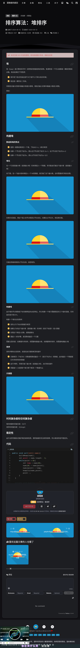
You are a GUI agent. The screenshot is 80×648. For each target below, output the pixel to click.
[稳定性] (72, 433)
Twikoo (67, 613)
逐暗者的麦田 (61, 511)
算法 (22, 519)
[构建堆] (72, 136)
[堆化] (72, 161)
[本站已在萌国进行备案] (40, 635)
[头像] (40, 491)
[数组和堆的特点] (72, 142)
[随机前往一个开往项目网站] (62, 3)
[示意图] (72, 374)
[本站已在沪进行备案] (31, 635)
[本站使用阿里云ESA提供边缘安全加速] (58, 635)
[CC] (52, 626)
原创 (33, 502)
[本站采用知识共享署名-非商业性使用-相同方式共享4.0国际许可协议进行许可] (44, 635)
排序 (11, 519)
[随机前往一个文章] (67, 3)
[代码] (72, 444)
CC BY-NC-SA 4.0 (39, 511)
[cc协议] (49, 645)
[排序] (72, 347)
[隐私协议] (44, 626)
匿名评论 (65, 574)
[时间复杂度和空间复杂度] (72, 419)
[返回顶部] (35, 626)
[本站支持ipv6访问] (53, 635)
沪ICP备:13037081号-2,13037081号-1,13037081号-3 (22, 645)
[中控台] (77, 3)
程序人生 (15, 16)
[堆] (72, 64)
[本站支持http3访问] (49, 635)
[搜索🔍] (72, 3)
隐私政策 (71, 574)
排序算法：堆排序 (43, 502)
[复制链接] (54, 506)
